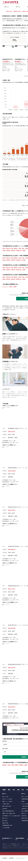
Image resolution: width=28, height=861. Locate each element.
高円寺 (4, 248)
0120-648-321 (11, 549)
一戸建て (10, 286)
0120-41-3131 (11, 431)
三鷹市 (25, 765)
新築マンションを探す (7, 801)
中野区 (12, 765)
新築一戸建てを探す (6, 806)
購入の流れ (4, 820)
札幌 (18, 789)
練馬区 (16, 765)
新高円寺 (13, 250)
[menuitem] (8, 7)
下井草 (19, 248)
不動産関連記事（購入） (7, 825)
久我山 (4, 250)
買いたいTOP (5, 796)
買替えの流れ (5, 823)
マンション (5, 286)
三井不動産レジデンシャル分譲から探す (11, 815)
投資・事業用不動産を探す (8, 811)
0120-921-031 (11, 706)
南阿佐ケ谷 (19, 250)
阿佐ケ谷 (8, 248)
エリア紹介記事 (5, 827)
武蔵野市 (21, 765)
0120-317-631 (11, 510)
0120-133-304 (11, 470)
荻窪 (12, 248)
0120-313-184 (11, 628)
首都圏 (4, 789)
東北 (23, 789)
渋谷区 (9, 765)
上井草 (26, 248)
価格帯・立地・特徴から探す (8, 813)
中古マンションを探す (7, 799)
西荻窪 (15, 248)
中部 (14, 789)
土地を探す (4, 808)
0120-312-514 (11, 667)
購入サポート (5, 818)
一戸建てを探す (5, 803)
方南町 (23, 250)
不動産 (15, 286)
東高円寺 (8, 250)
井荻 (23, 248)
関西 (9, 789)
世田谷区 (4, 765)
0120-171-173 (11, 588)
